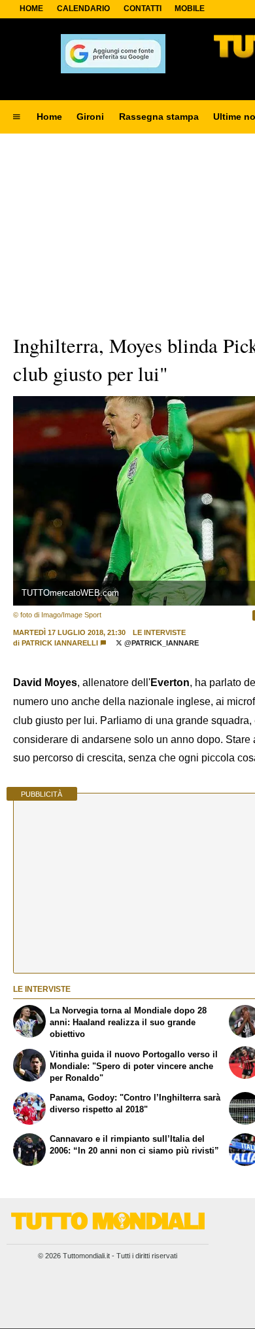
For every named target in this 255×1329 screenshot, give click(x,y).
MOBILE (190, 8)
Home (31, 8)
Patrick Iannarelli (60, 643)
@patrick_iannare (160, 643)
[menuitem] (16, 117)
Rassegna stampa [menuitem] (159, 116)
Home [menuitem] (49, 116)
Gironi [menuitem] (90, 116)
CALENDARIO (83, 8)
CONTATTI (143, 8)
